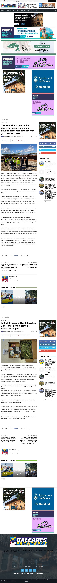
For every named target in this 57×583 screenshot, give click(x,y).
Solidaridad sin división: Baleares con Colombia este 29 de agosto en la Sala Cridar (31, 301)
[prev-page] (2, 307)
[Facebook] (49, 1)
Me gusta (52, 143)
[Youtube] (55, 1)
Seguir (53, 146)
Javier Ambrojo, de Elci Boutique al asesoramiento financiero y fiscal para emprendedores (19, 301)
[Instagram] (51, 1)
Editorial (31, 298)
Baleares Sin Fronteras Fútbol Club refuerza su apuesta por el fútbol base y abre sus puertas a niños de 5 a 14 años (50, 186)
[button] (55, 10)
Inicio (2, 119)
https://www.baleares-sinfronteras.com (17, 278)
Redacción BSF (9, 136)
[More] (28, 140)
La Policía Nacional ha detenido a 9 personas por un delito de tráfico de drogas (28, 266)
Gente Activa (7, 296)
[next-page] (4, 307)
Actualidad (6, 119)
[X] (53, 1)
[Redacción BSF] (2, 136)
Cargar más (47, 201)
